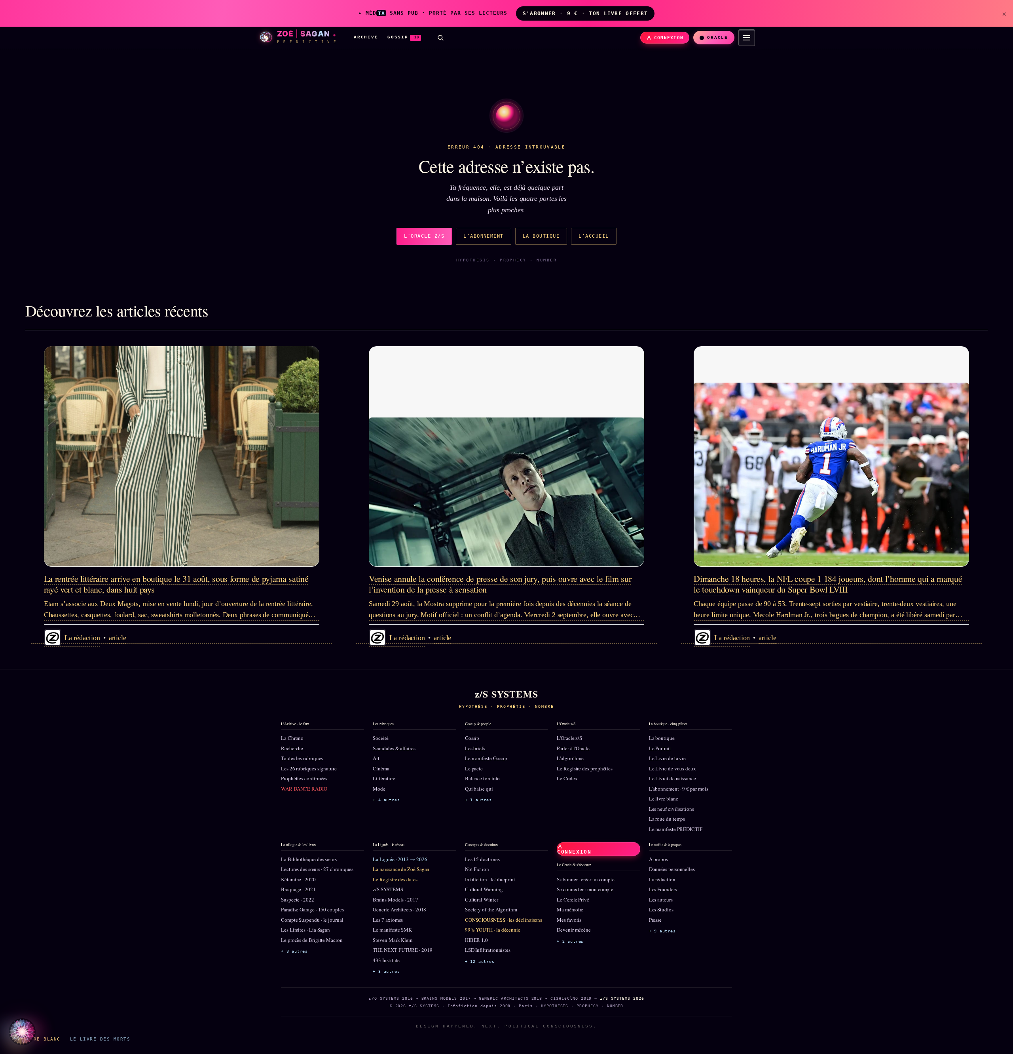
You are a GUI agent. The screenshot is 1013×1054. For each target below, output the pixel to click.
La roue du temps (667, 818)
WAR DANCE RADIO (304, 788)
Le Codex (567, 778)
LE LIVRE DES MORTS (100, 1039)
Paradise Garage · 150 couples (312, 909)
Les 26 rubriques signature (309, 768)
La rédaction (662, 879)
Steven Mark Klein (393, 939)
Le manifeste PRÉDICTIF (675, 829)
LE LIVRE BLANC (37, 1039)
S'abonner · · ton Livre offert (585, 13)
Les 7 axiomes (388, 919)
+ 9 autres (662, 931)
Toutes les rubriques (302, 758)
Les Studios (661, 909)
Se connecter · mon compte (585, 889)
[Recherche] (440, 38)
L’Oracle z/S (424, 236)
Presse (655, 919)
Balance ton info (482, 778)
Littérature (384, 778)
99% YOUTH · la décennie (492, 929)
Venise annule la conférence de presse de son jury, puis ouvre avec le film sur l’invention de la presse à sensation (500, 584)
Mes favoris (569, 919)
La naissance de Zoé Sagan (401, 869)
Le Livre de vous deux (672, 768)
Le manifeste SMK (392, 929)
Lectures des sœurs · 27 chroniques (317, 869)
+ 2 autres (570, 941)
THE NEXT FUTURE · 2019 (402, 949)
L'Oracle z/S (569, 737)
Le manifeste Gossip (486, 758)
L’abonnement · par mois (678, 788)
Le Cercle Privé (573, 899)
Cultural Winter (481, 899)
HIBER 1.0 (476, 939)
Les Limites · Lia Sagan (305, 929)
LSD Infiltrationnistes (487, 949)
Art (376, 758)
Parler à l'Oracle (573, 748)
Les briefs (475, 748)
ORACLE (717, 37)
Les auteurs (661, 899)
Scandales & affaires (394, 748)
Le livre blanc (663, 798)
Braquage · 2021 (298, 889)
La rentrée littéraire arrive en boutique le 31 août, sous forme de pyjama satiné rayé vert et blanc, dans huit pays (176, 584)
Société (380, 737)
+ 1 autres (478, 800)
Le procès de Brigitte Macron (312, 939)
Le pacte (474, 768)
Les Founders (663, 889)
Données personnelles (672, 869)
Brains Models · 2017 (395, 899)
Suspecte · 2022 (297, 899)
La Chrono (292, 737)
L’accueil (594, 236)
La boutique (541, 236)
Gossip (472, 737)
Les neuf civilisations (671, 808)
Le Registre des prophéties (585, 768)
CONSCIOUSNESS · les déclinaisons (503, 919)
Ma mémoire (570, 909)
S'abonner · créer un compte (586, 879)
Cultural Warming (484, 889)
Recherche (292, 748)
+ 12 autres (480, 961)
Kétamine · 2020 (298, 879)
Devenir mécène (574, 929)
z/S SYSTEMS (388, 889)
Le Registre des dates (395, 879)
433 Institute (386, 960)
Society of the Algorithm (491, 909)
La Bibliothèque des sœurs (309, 859)
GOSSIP (403, 37)
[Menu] (746, 37)
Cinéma (381, 768)
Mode (379, 788)
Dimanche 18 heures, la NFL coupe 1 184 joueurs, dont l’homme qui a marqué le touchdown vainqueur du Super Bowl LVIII (828, 584)
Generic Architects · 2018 (399, 909)
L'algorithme (570, 758)
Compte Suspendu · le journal (312, 919)
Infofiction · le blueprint (490, 879)
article (117, 638)
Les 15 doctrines (482, 859)
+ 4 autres (386, 800)
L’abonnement (483, 236)
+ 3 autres (294, 951)
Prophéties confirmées (304, 778)
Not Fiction (477, 869)
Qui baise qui (479, 788)
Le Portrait (660, 748)
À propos (658, 859)
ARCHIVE (366, 37)
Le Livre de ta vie (667, 758)
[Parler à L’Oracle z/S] (22, 1031)
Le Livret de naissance (672, 778)
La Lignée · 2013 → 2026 (400, 859)
